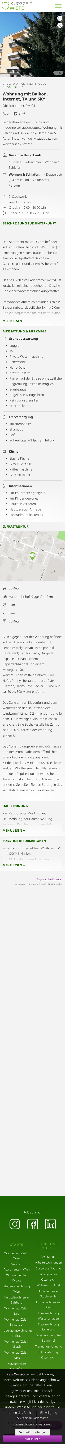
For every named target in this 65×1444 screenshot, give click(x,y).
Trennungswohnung (48, 1346)
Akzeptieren (32, 1438)
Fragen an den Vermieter (49, 879)
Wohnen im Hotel (48, 1285)
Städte (16, 1245)
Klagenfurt (14, 87)
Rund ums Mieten (48, 1246)
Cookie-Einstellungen (33, 1432)
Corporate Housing (48, 1268)
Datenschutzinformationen (32, 1424)
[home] (17, 5)
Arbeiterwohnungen (48, 1262)
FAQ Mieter (48, 1257)
